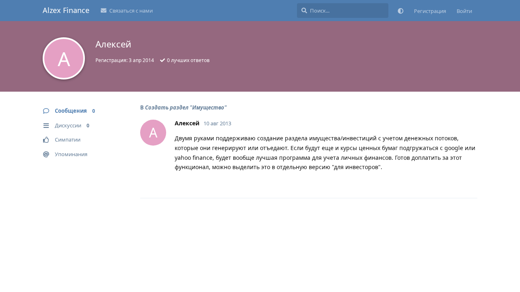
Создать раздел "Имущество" (186, 107)
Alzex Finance (66, 10)
